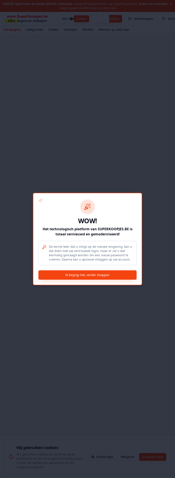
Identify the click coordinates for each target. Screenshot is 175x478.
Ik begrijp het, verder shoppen (87, 275)
